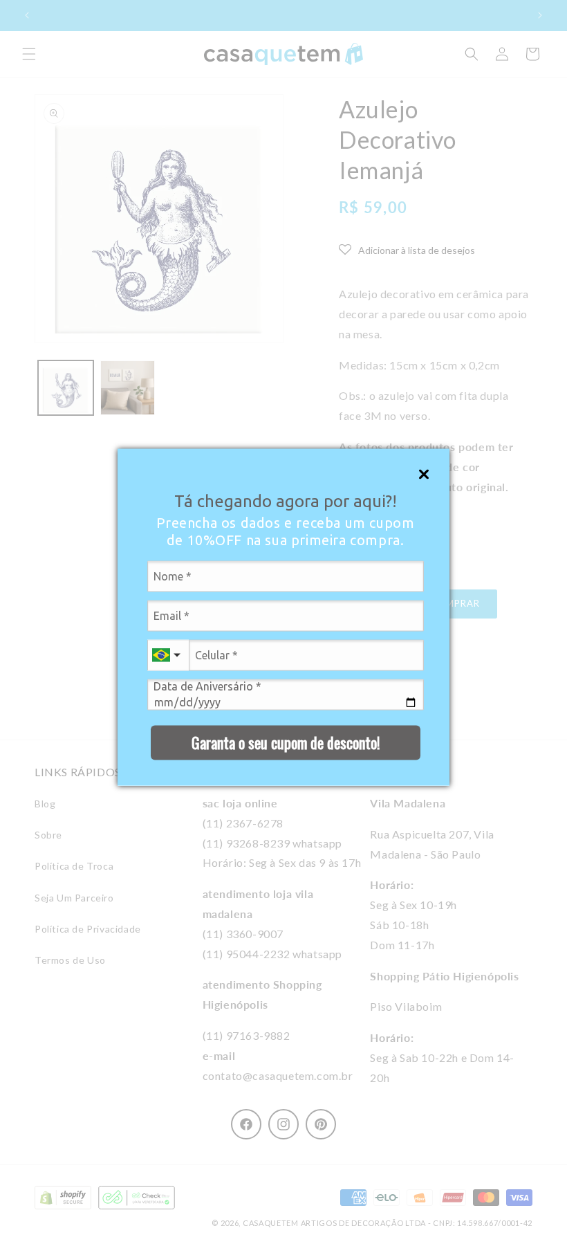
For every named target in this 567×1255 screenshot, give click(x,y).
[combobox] (168, 654)
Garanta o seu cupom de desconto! (286, 742)
